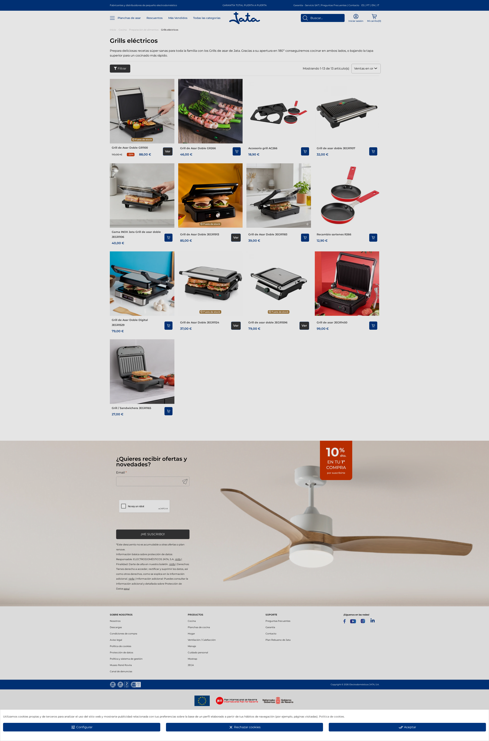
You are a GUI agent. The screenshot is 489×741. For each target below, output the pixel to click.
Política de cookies (331, 716)
